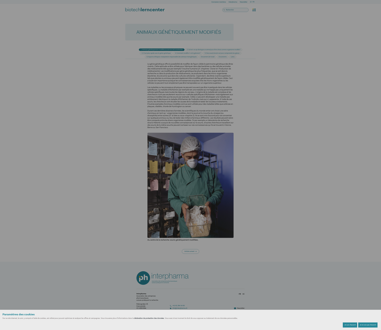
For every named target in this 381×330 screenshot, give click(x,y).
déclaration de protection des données (149, 318)
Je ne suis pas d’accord (368, 325)
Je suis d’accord (350, 325)
